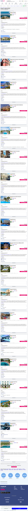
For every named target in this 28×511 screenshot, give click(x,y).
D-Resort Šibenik (13, 12)
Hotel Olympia (12, 173)
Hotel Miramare (13, 219)
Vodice (13, 83)
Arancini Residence (13, 289)
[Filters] (1, 6)
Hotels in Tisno (11, 469)
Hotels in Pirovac (16, 469)
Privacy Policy (8, 510)
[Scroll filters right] (21, 5)
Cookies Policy (5, 510)
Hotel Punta (12, 312)
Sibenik (13, 106)
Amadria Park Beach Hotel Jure (15, 127)
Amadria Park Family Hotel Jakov (15, 196)
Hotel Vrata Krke (13, 335)
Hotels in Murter (6, 469)
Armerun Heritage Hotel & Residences (16, 104)
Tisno (13, 383)
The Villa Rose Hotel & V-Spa (3, 483)
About (15, 486)
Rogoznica (14, 244)
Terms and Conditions (11, 510)
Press (14, 487)
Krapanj (13, 37)
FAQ (21, 487)
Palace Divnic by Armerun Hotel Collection (17, 59)
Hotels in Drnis (21, 469)
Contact (22, 488)
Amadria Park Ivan (13, 359)
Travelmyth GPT (23, 489)
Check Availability (23, 41)
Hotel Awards (15, 489)
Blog (21, 486)
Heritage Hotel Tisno (13, 381)
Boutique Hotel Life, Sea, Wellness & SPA (6, 254)
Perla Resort (12, 441)
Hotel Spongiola (12, 35)
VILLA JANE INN (12, 423)
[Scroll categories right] (27, 3)
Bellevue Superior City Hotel (15, 151)
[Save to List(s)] (9, 12)
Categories (15, 488)
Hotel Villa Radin (13, 265)
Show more (13, 56)
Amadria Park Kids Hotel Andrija (15, 400)
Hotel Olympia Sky (13, 82)
